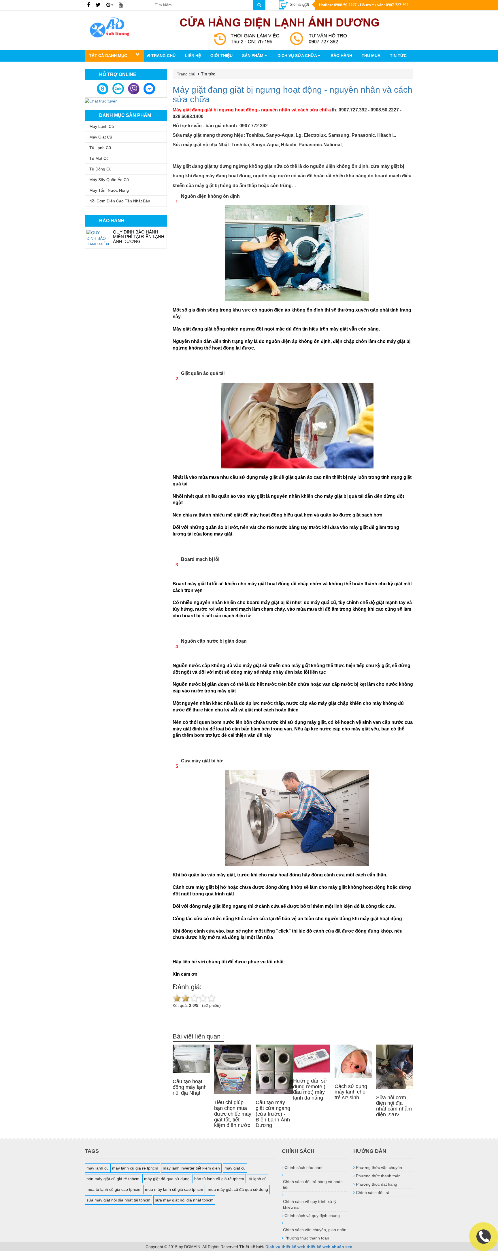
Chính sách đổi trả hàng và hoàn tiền (313, 1184)
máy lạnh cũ (97, 1168)
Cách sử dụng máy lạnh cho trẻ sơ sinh (351, 1092)
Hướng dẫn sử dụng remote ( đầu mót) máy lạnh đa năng (310, 1089)
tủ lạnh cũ (258, 1178)
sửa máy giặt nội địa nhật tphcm (184, 1200)
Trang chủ (163, 55)
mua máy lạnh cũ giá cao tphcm (174, 1189)
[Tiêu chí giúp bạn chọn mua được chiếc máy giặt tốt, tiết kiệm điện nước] (232, 1069)
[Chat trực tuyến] (101, 100)
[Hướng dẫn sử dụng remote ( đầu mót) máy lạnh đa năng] (311, 1058)
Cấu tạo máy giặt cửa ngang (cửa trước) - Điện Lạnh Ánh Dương (273, 1114)
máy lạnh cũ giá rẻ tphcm (135, 1168)
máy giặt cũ (235, 1168)
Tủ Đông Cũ (100, 169)
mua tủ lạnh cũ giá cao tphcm (113, 1189)
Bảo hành (341, 55)
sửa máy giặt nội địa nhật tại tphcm (118, 1200)
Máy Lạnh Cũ (101, 126)
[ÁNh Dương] (115, 28)
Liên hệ (193, 55)
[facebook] (88, 5)
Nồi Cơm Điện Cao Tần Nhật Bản (119, 201)
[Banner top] (279, 30)
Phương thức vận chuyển (379, 1167)
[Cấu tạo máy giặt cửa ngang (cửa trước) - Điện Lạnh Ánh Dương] (274, 1069)
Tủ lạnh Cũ (100, 147)
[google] (109, 5)
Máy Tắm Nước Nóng (109, 190)
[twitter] (98, 5)
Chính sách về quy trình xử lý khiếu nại (309, 1204)
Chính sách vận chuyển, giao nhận (314, 1229)
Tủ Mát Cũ (99, 158)
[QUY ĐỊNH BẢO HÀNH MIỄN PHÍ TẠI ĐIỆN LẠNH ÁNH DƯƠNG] (98, 237)
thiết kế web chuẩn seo (329, 1246)
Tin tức (398, 55)
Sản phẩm (253, 55)
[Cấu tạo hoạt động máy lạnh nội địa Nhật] (191, 1059)
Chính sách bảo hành (304, 1167)
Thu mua (371, 55)
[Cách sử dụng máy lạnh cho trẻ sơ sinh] (353, 1061)
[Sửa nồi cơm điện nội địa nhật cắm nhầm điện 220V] (394, 1067)
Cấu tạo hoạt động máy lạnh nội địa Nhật (190, 1087)
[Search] (259, 5)
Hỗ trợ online (117, 74)
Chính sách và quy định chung (312, 1215)
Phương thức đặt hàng (376, 1184)
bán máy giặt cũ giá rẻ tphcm (112, 1178)
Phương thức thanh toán (306, 1238)
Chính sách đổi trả (372, 1192)
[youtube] (120, 5)
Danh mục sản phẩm (125, 115)
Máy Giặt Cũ (100, 137)
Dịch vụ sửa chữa (298, 55)
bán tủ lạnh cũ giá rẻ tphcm (219, 1178)
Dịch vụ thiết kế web (285, 1246)
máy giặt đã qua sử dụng (167, 1178)
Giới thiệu (221, 55)
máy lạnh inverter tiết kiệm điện (191, 1168)
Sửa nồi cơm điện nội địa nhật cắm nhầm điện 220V (394, 1106)
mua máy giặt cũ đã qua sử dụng (238, 1189)
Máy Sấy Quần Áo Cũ (109, 179)
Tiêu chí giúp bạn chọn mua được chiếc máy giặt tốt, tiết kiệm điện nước (232, 1114)
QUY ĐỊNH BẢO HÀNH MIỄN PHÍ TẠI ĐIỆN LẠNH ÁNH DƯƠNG (138, 236)
